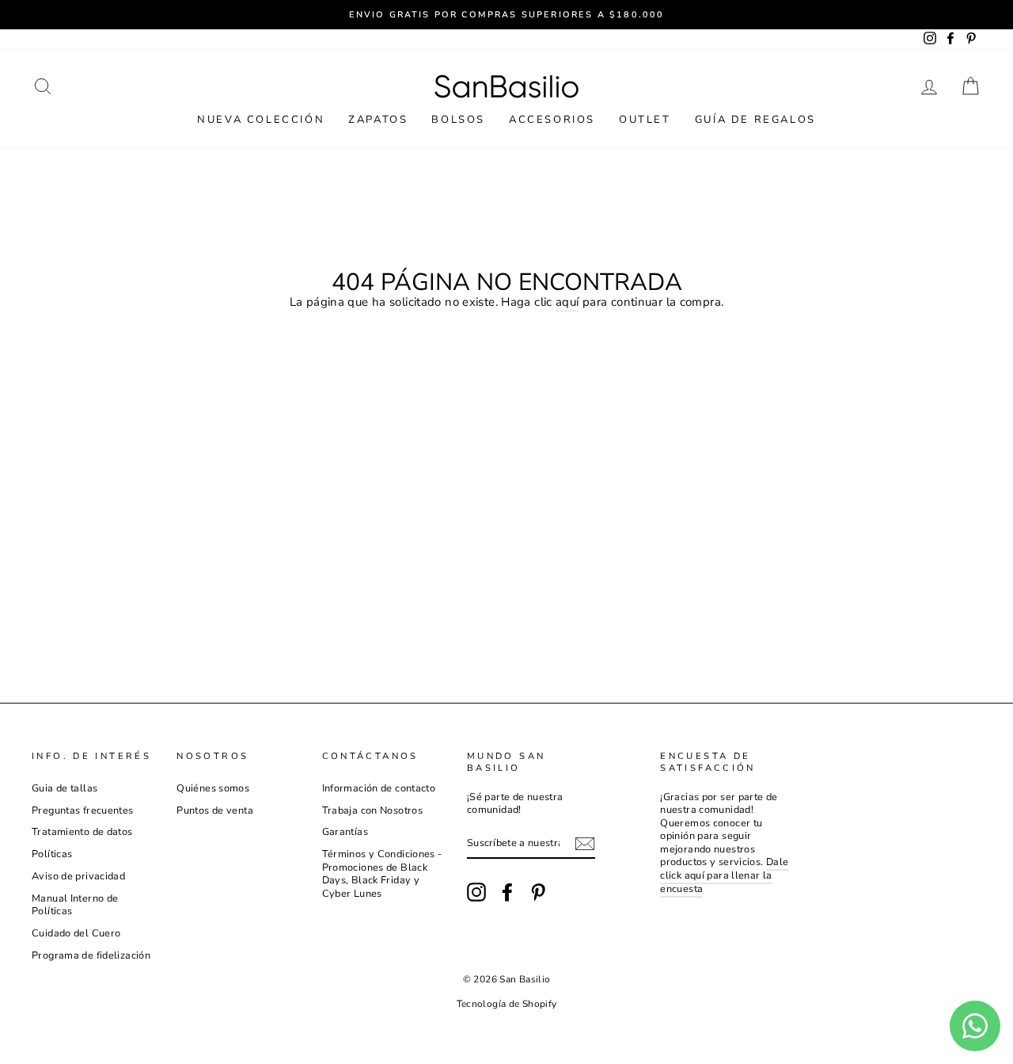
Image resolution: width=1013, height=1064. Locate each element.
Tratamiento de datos (82, 832)
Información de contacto (379, 788)
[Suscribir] (585, 843)
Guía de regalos (755, 120)
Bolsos (458, 120)
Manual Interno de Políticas (75, 905)
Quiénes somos (212, 788)
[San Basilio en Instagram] (476, 892)
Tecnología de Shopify (507, 1003)
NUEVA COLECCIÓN (260, 120)
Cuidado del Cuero (76, 933)
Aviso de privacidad (78, 876)
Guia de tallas (64, 788)
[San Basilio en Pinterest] (538, 892)
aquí (567, 302)
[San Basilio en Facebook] (507, 892)
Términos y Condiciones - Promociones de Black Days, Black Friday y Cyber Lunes (382, 874)
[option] (506, 14)
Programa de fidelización (91, 955)
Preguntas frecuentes (83, 810)
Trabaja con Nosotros (372, 810)
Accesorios (552, 120)
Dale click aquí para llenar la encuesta (724, 875)
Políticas (52, 854)
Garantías (345, 832)
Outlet (645, 120)
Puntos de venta (214, 810)
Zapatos (378, 120)
